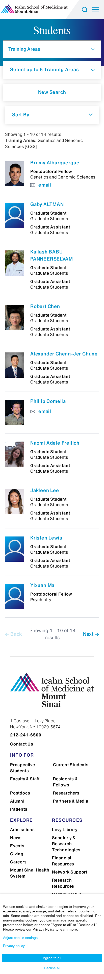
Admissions (22, 829)
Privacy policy (14, 946)
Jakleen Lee (44, 490)
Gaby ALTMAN (47, 204)
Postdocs (20, 793)
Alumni (17, 801)
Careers (18, 861)
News (16, 837)
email (44, 185)
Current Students (71, 764)
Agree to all (52, 958)
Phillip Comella (48, 401)
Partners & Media (70, 801)
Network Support (69, 872)
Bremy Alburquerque (54, 163)
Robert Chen (45, 306)
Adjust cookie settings (20, 938)
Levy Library (64, 829)
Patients (18, 809)
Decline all (52, 968)
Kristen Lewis (46, 538)
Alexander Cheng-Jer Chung (64, 354)
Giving (16, 853)
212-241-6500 (25, 734)
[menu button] (98, 9)
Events (17, 845)
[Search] (85, 9)
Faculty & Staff (25, 778)
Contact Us (21, 744)
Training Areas (24, 49)
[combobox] (52, 115)
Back (16, 634)
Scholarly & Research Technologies (66, 843)
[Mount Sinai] (52, 694)
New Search (52, 92)
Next (88, 634)
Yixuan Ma (42, 585)
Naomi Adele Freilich (55, 443)
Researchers (66, 793)
